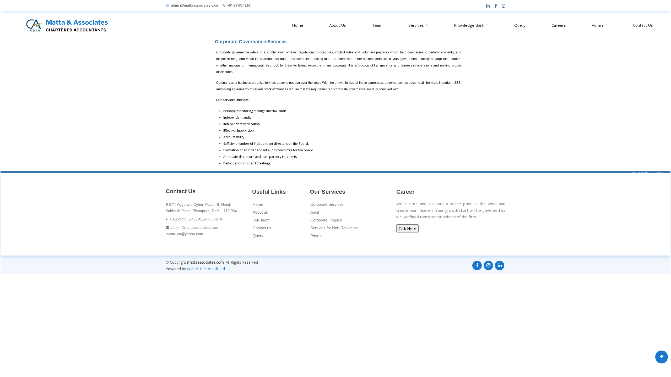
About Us (337, 25)
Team (377, 25)
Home (297, 25)
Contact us (262, 228)
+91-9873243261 (239, 5)
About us (260, 212)
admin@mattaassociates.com (194, 5)
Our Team (261, 220)
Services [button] (417, 25)
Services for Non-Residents (334, 228)
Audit (314, 212)
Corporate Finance (326, 220)
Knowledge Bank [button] (469, 25)
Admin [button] (598, 25)
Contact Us (643, 25)
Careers (558, 25)
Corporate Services (327, 204)
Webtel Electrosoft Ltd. (206, 268)
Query (520, 25)
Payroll (316, 236)
